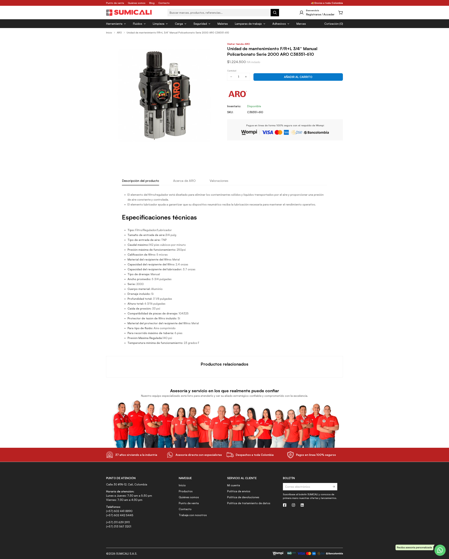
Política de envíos (238, 491)
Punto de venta (115, 2)
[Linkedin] (302, 505)
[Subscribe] (333, 486)
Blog (152, 2)
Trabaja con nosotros (193, 515)
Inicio (109, 32)
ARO (119, 32)
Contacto (164, 2)
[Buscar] (275, 12)
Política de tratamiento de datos (248, 503)
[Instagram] (293, 505)
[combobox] (223, 12)
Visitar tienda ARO (238, 43)
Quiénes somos (136, 2)
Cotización (331, 23)
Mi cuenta (233, 485)
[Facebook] (284, 505)
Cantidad (231, 70)
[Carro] (341, 13)
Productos (186, 491)
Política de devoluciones (243, 497)
